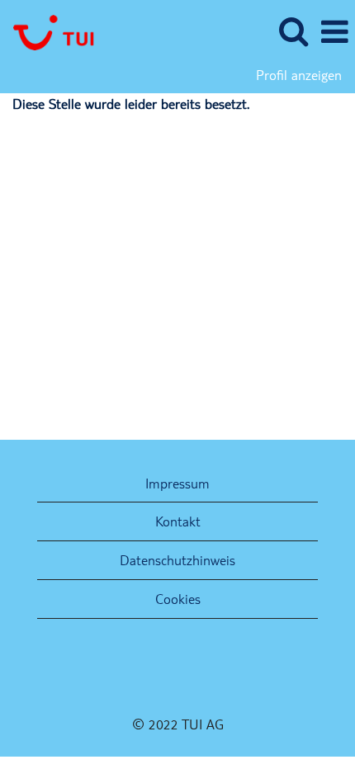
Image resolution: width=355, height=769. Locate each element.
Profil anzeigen (299, 75)
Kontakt (178, 521)
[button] (334, 32)
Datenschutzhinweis (177, 559)
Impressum (177, 483)
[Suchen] (293, 31)
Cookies (178, 598)
